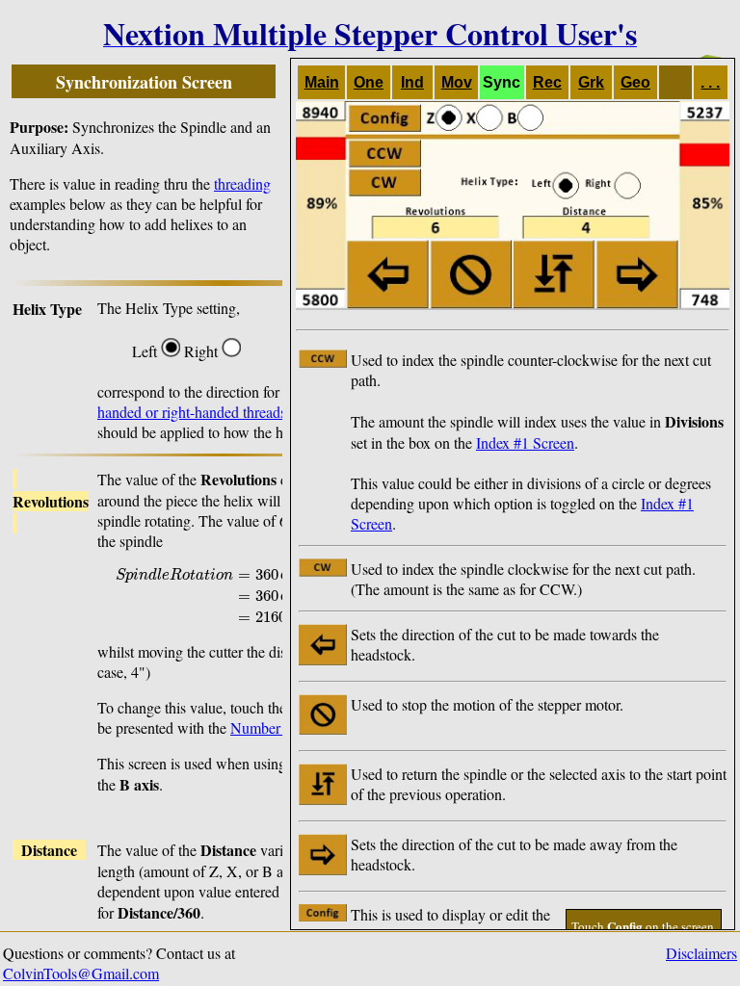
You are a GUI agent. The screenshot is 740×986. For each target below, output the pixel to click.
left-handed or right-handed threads (248, 401)
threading (242, 183)
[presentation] (265, 594)
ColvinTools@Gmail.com (81, 973)
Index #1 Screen (525, 442)
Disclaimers (701, 953)
